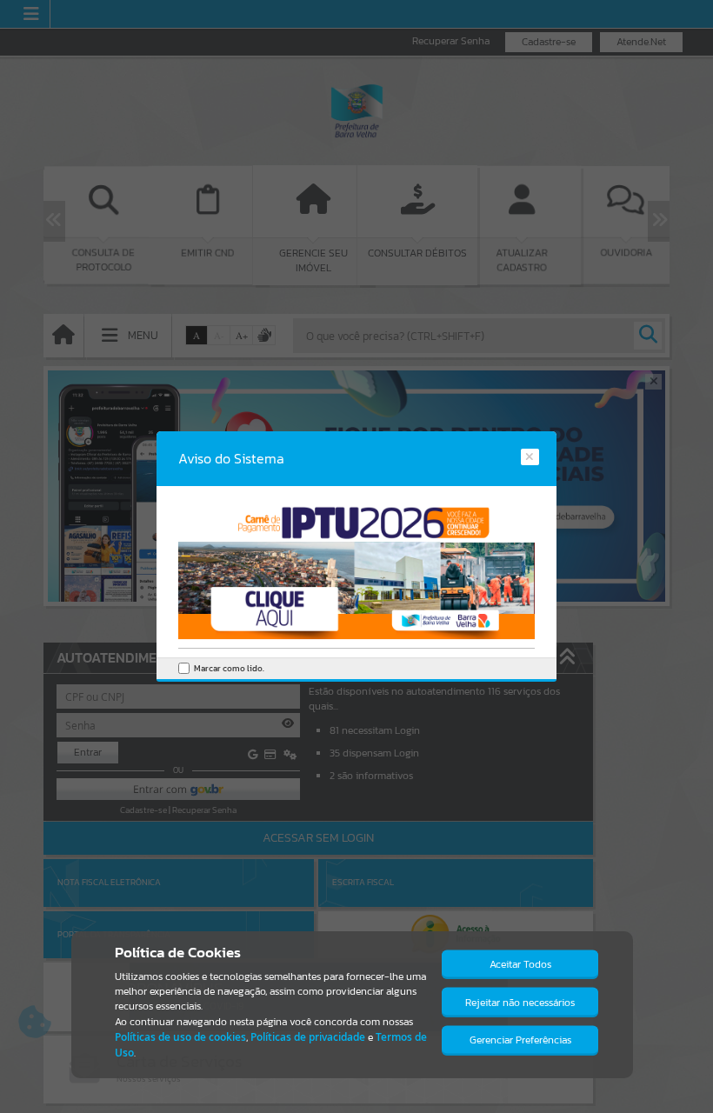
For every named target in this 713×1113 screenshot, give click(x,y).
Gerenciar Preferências (520, 1040)
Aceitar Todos (520, 964)
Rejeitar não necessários (520, 1002)
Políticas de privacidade (307, 1037)
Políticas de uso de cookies (180, 1037)
